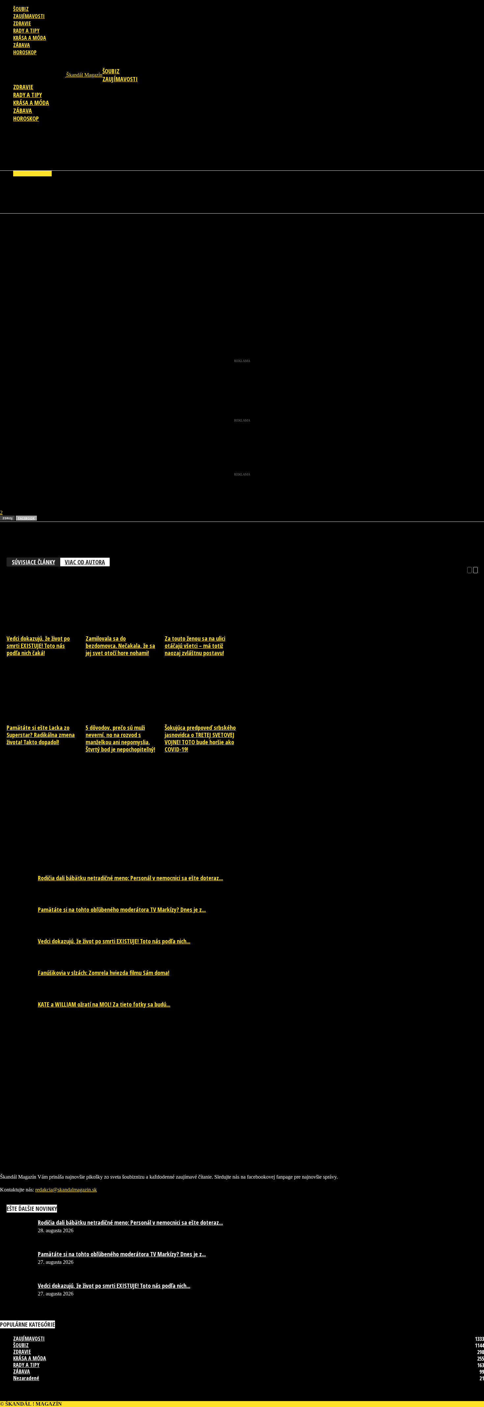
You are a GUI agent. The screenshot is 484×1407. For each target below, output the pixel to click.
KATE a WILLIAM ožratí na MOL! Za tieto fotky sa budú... (104, 1004)
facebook (26, 518)
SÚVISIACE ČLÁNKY (33, 562)
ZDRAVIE (22, 23)
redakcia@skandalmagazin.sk (66, 1189)
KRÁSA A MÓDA (29, 37)
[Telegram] (82, 233)
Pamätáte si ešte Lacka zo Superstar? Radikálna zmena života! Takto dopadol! (41, 735)
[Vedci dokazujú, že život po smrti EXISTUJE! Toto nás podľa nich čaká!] (46, 629)
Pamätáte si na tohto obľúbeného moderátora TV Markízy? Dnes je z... (122, 909)
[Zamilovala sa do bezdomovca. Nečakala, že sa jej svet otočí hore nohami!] (125, 629)
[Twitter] (58, 233)
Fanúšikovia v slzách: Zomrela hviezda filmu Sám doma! (103, 973)
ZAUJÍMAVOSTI (29, 16)
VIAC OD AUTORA (85, 562)
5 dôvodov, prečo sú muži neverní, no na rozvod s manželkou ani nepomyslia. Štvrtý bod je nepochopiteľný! (120, 738)
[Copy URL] (105, 233)
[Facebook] (11, 233)
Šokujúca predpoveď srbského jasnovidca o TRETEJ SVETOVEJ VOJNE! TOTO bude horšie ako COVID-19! (200, 738)
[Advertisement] (242, 149)
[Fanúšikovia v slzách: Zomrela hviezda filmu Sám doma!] (16, 974)
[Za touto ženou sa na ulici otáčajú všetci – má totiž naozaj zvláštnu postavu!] (204, 629)
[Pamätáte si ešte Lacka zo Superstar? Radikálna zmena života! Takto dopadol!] (46, 719)
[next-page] (475, 569)
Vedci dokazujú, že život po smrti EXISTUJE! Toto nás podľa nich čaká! (38, 645)
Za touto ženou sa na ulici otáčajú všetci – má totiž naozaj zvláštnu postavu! (195, 645)
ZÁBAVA (21, 45)
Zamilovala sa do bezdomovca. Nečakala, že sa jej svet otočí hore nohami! (120, 645)
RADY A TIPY (26, 30)
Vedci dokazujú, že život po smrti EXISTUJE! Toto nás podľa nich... (114, 941)
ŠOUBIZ (21, 9)
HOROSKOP (25, 52)
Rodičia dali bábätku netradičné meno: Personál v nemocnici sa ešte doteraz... (130, 878)
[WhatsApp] (34, 233)
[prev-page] (469, 569)
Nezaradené (26, 1378)
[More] (129, 234)
